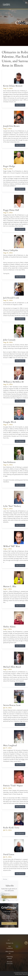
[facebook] (26, 943)
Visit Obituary (20, 105)
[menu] (26, 2)
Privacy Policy (18, 974)
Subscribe (9, 897)
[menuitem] (9, 943)
